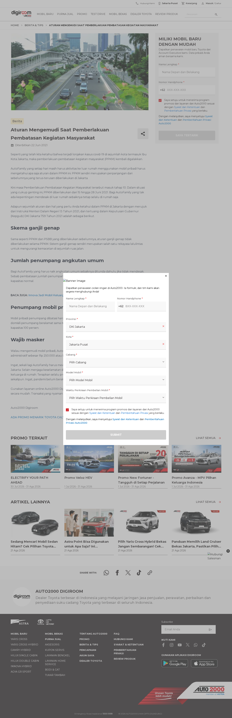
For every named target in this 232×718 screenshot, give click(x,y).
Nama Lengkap (76, 298)
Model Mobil (74, 372)
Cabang (71, 354)
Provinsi (72, 319)
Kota (69, 336)
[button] (116, 276)
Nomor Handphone (130, 298)
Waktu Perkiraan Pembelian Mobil (88, 390)
